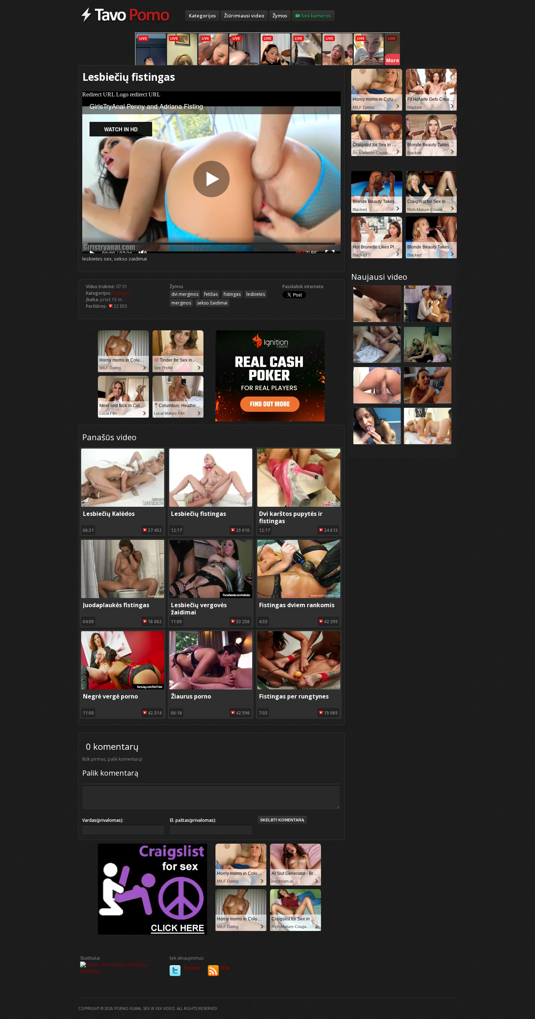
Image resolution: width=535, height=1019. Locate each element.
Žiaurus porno (191, 696)
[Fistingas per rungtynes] (298, 688)
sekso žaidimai (212, 303)
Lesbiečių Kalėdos (109, 514)
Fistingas (121, 293)
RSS (226, 968)
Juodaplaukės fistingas (116, 605)
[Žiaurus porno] (210, 688)
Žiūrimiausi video (244, 15)
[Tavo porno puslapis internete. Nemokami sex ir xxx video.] (125, 21)
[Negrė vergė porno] (122, 688)
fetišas (211, 294)
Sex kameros (315, 15)
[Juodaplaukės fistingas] (122, 596)
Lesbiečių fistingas (198, 514)
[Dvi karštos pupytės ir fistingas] (298, 505)
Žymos (280, 15)
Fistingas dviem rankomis (296, 605)
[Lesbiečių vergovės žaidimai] (210, 596)
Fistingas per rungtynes (294, 696)
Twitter (192, 968)
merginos (181, 303)
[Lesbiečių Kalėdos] (122, 505)
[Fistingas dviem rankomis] (298, 596)
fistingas (232, 294)
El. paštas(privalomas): (193, 820)
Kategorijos (202, 15)
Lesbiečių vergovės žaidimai (199, 608)
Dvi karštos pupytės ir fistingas (290, 517)
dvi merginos (184, 294)
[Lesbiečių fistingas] (210, 505)
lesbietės (255, 294)
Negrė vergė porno (110, 696)
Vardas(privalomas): (102, 820)
